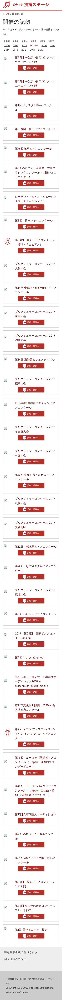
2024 (25, 41)
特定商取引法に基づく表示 (20, 952)
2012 (24, 50)
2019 (15, 45)
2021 (51, 41)
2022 (42, 41)
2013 (15, 50)
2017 (35, 45)
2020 (7, 45)
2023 (34, 41)
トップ (6, 14)
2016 (44, 45)
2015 (52, 45)
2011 (32, 50)
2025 (16, 41)
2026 (7, 41)
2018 (24, 45)
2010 (40, 50)
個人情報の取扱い (15, 959)
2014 (6, 50)
